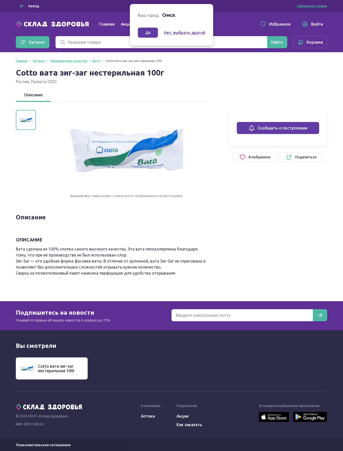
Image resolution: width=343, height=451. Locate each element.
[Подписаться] (320, 315)
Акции (127, 24)
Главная (107, 24)
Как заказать (189, 424)
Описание (33, 95)
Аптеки (148, 416)
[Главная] (53, 23)
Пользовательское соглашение (43, 445)
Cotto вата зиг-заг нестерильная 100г (56, 368)
